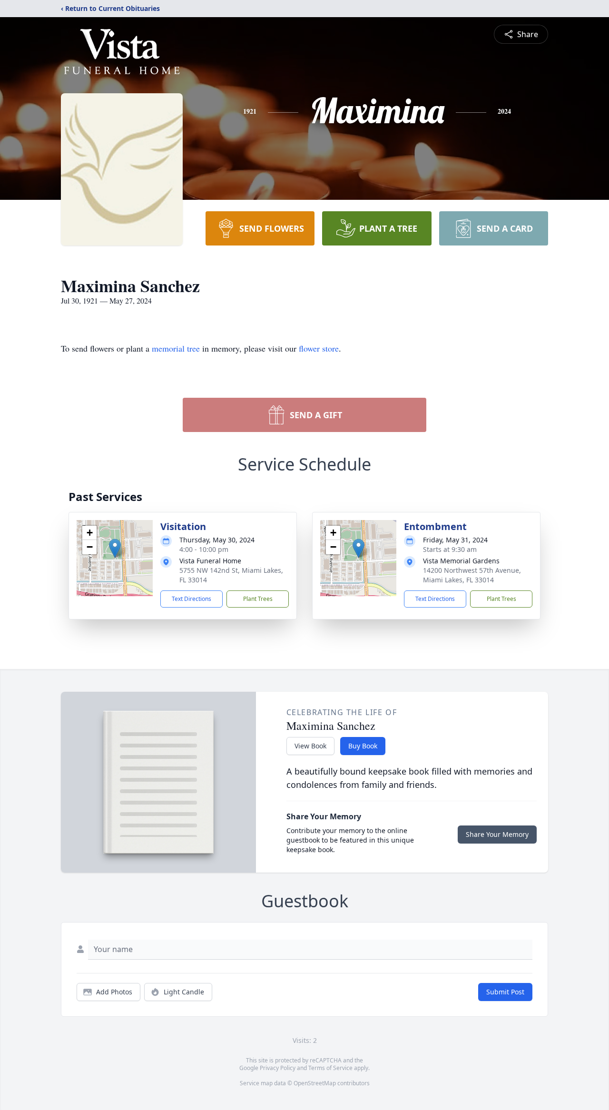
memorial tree (176, 348)
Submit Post (505, 991)
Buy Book (362, 745)
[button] (115, 548)
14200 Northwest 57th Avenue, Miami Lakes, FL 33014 (472, 575)
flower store (319, 348)
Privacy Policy (277, 1068)
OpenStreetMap (315, 1083)
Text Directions (191, 599)
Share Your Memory (497, 834)
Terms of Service (330, 1068)
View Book (310, 745)
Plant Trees (258, 599)
